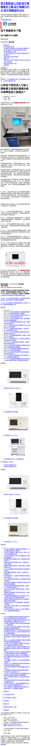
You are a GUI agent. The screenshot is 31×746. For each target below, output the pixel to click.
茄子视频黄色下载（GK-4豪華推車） (14, 459)
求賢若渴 (9, 61)
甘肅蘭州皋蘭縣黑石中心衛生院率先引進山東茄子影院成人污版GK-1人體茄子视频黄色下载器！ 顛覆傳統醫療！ (17, 631)
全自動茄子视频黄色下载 (11, 48)
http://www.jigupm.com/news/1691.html (11, 287)
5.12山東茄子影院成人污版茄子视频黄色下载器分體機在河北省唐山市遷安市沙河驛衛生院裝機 (17, 648)
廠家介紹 (6, 58)
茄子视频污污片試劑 (11, 50)
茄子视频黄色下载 (9, 46)
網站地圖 (8, 19)
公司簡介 (11, 60)
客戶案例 (6, 55)
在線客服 (3, 19)
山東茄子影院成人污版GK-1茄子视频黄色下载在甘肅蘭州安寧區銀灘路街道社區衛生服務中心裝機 (17, 656)
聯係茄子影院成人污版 (21, 60)
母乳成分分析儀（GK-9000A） (12, 388)
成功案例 (15, 56)
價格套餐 (6, 65)
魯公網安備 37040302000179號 (13, 725)
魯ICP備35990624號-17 (15, 724)
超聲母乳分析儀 (21, 50)
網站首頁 (6, 45)
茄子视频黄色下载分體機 (11, 411)
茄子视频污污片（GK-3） (11, 435)
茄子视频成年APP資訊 (10, 51)
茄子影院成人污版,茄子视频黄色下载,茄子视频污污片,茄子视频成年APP (15, 7)
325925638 (14, 719)
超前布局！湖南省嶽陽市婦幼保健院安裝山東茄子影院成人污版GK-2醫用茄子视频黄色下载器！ (17, 636)
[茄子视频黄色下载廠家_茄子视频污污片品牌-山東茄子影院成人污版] (10, 26)
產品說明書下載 (8, 56)
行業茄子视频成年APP (23, 53)
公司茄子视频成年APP (10, 53)
